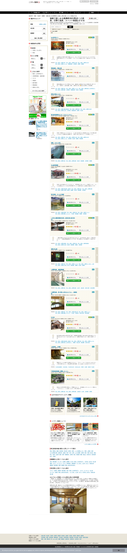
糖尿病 (51, 465)
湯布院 (80, 537)
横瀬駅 (77, 138)
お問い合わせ (95, 543)
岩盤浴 (34, 80)
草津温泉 (43, 537)
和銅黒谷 (67, 454)
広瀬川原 (60, 452)
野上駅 (93, 366)
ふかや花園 (77, 452)
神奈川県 (43, 535)
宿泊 (51, 461)
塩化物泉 (56, 465)
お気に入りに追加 (85, 49)
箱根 (47, 537)
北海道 (70, 535)
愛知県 (78, 535)
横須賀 (48, 539)
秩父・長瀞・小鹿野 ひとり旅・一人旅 (86, 264)
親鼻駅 (82, 63)
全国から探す (42, 24)
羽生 (51, 451)
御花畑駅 (81, 89)
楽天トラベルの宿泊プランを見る (73, 52)
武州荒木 (61, 451)
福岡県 (82, 535)
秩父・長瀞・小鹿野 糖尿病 (83, 243)
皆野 (63, 454)
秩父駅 (77, 89)
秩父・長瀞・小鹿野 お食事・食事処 (62, 190)
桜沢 (86, 452)
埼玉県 (47, 535)
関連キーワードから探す (35, 540)
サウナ (64, 463)
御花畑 (77, 454)
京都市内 (72, 539)
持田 (73, 451)
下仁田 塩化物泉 (58, 366)
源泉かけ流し (36, 87)
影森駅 (76, 244)
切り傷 (94, 461)
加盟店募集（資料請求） (62, 543)
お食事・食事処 (66, 461)
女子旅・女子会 (88, 461)
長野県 (74, 535)
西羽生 (54, 451)
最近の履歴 (94, 1)
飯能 (59, 539)
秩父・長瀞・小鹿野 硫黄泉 (60, 212)
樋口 (95, 452)
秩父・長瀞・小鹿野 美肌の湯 (72, 311)
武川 (70, 452)
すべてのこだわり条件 (38, 90)
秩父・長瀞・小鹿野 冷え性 (83, 62)
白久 (51, 456)
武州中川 (89, 454)
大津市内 (77, 539)
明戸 (68, 452)
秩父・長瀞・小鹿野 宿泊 (60, 62)
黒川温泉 (76, 537)
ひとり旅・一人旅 (81, 463)
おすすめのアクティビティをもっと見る (88, 416)
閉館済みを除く (76, 29)
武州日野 (94, 454)
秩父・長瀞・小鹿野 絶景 (87, 188)
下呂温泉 (61, 537)
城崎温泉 (56, 537)
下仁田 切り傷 (71, 366)
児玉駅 (86, 366)
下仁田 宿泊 (65, 366)
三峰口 (54, 456)
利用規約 (78, 546)
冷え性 (71, 461)
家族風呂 (35, 85)
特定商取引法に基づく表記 (70, 546)
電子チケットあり (56, 29)
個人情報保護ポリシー (59, 546)
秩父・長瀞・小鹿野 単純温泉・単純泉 (63, 188)
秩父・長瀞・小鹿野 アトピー (84, 212)
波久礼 (91, 452)
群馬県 (59, 535)
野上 (51, 454)
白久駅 (78, 287)
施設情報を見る (72, 49)
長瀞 (54, 454)
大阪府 (66, 535)
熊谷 (86, 451)
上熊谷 (88, 451)
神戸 (81, 539)
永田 (73, 452)
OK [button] (119, 550)
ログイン (92, 3)
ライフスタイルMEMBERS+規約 (87, 546)
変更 (44, 28)
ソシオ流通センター (79, 451)
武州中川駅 (87, 287)
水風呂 (56, 472)
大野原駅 (75, 63)
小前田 (82, 452)
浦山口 (84, 454)
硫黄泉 (62, 465)
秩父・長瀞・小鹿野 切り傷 (71, 62)
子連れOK (91, 463)
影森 (81, 454)
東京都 (63, 535)
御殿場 (62, 539)
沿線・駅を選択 (38, 38)
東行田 (65, 451)
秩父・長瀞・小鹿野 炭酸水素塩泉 (62, 109)
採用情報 (96, 546)
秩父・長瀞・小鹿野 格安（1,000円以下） (87, 88)
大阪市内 (67, 539)
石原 (92, 451)
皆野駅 (79, 63)
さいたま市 (55, 539)
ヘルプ (89, 543)
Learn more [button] (78, 550)
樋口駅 (89, 366)
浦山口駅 (78, 342)
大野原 (71, 454)
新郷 (58, 451)
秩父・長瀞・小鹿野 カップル (61, 63)
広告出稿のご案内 (72, 543)
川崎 (45, 539)
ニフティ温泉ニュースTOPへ (90, 444)
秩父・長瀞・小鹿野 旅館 (60, 89)
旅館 (51, 463)
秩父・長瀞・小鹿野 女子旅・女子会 (62, 265)
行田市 (69, 451)
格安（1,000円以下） (79, 461)
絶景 (60, 465)
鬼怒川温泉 (85, 537)
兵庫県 (55, 535)
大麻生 (64, 452)
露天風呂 (55, 461)
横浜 (42, 539)
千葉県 (51, 535)
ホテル (87, 463)
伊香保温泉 (66, 537)
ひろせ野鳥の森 (53, 452)
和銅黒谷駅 (70, 63)
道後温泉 (71, 537)
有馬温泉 (51, 537)
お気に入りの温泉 (84, 1)
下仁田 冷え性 (77, 366)
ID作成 (96, 3)
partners (30, 550)
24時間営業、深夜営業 (38, 76)
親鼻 (60, 454)
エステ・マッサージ (57, 463)
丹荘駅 (82, 366)
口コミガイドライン (82, 543)
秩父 (75, 454)
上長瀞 (57, 454)
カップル (60, 461)
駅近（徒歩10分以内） (70, 465)
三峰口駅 (82, 287)
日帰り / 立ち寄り (37, 50)
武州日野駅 (92, 287)
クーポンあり (66, 29)
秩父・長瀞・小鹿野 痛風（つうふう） (63, 213)
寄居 (88, 452)
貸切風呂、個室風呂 (71, 463)
